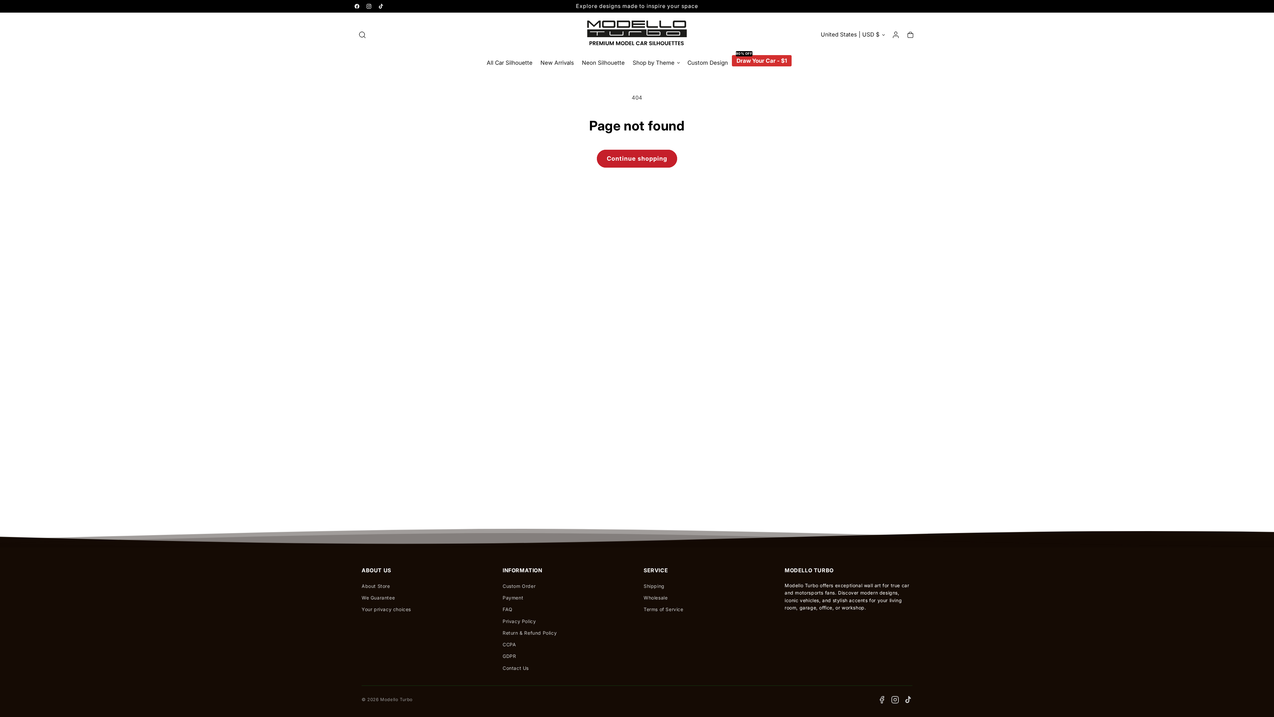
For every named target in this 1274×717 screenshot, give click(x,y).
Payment (513, 597)
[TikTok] (908, 700)
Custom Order (519, 586)
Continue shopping (637, 158)
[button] (362, 35)
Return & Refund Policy (530, 633)
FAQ (508, 609)
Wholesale (656, 597)
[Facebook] (882, 700)
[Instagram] (895, 700)
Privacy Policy (519, 621)
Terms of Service (663, 609)
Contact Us (516, 668)
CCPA (509, 644)
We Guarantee (378, 597)
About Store (376, 586)
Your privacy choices (386, 609)
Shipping (654, 586)
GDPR (509, 656)
